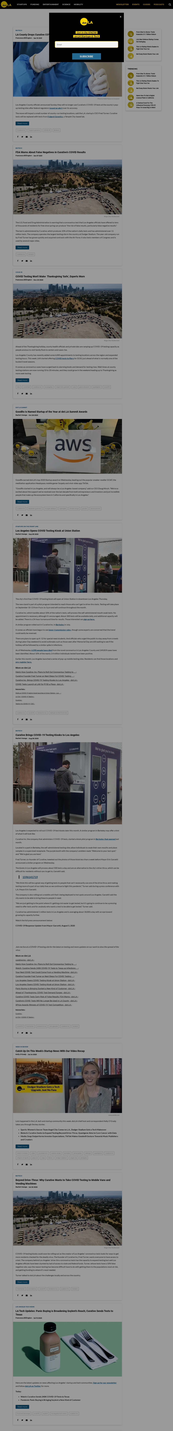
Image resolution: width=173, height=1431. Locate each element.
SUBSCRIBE (86, 56)
